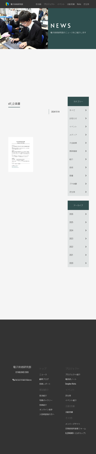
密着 (71, 175)
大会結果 (73, 142)
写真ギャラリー (45, 400)
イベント (73, 126)
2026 (71, 214)
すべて (72, 110)
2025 (71, 222)
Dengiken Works (70, 383)
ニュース (43, 374)
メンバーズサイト (72, 423)
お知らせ (73, 118)
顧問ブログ (44, 379)
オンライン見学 (45, 409)
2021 (71, 254)
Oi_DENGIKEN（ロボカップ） (76, 433)
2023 (71, 238)
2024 (71, 230)
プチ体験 (73, 183)
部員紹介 (43, 404)
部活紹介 (43, 395)
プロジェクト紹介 (72, 374)
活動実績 (69, 412)
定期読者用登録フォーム (75, 428)
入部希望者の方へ (46, 414)
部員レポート (45, 383)
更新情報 (73, 151)
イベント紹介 (71, 400)
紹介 (71, 159)
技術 (71, 167)
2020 (71, 263)
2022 (71, 246)
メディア (73, 134)
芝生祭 (72, 191)
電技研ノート (71, 379)
